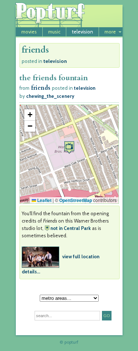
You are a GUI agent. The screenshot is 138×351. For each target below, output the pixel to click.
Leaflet (44, 200)
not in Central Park (70, 228)
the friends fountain (54, 78)
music (54, 32)
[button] (69, 147)
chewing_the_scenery (50, 96)
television (82, 32)
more (110, 32)
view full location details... (60, 263)
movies (29, 32)
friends (40, 88)
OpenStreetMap (75, 200)
